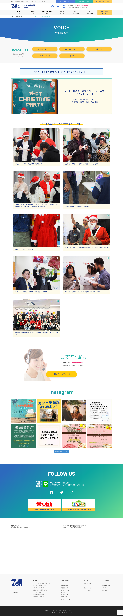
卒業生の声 (99, 49)
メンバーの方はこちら (102, 1)
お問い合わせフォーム (61, 374)
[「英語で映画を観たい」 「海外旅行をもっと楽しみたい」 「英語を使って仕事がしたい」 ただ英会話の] (74, 411)
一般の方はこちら (84, 1)
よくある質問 (76, 12)
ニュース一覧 (87, 583)
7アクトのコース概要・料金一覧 (41, 583)
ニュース (86, 580)
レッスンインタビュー (45, 49)
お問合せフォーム (107, 585)
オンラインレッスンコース (40, 585)
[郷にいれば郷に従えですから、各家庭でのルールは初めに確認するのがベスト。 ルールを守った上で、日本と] (23, 436)
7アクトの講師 (65, 580)
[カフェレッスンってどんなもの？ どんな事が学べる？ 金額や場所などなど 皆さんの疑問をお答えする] (23, 411)
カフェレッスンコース (38, 587)
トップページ (18, 12)
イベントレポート (44, 56)
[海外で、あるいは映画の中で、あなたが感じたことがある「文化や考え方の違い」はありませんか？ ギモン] (49, 436)
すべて (72, 56)
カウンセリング (37, 592)
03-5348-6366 (82, 6)
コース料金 (32, 12)
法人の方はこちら (65, 1)
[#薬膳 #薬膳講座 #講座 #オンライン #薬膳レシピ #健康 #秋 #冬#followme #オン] (74, 436)
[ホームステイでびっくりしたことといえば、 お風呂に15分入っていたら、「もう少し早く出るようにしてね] (99, 411)
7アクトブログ (87, 588)
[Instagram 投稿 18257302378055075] (99, 436)
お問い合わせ (90, 12)
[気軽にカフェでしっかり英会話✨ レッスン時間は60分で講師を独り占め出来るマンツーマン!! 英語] (49, 411)
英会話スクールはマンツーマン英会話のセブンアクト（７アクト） (61, 610)
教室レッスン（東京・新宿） (40, 590)
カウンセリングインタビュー (72, 49)
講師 (47, 12)
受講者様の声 (62, 12)
